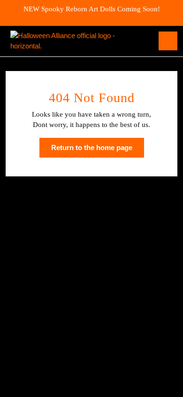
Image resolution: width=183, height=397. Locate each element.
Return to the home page (97, 150)
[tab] (168, 41)
